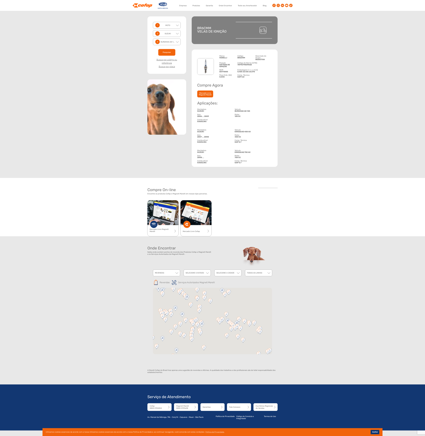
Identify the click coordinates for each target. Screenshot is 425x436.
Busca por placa (167, 66)
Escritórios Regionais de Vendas (264, 407)
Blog (265, 6)
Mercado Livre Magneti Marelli (205, 94)
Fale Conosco (234, 407)
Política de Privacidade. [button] (214, 432)
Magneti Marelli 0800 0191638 (182, 407)
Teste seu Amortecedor (247, 6)
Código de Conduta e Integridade (245, 417)
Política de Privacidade (225, 416)
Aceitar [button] (375, 432)
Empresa (183, 6)
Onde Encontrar (225, 6)
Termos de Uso (270, 416)
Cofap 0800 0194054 (156, 407)
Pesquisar (167, 52)
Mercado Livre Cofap (191, 231)
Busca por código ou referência (166, 61)
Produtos (196, 6)
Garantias (207, 407)
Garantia (209, 6)
